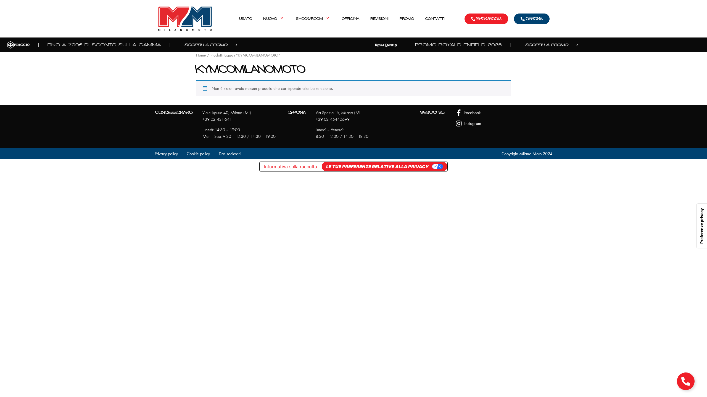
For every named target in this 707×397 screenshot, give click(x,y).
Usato (245, 19)
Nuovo (270, 19)
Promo (407, 19)
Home (201, 55)
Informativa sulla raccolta (290, 166)
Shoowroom (309, 19)
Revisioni (379, 19)
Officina (350, 19)
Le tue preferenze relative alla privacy (377, 166)
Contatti (435, 19)
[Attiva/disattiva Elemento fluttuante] (686, 381)
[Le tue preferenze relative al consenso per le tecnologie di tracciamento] (702, 226)
